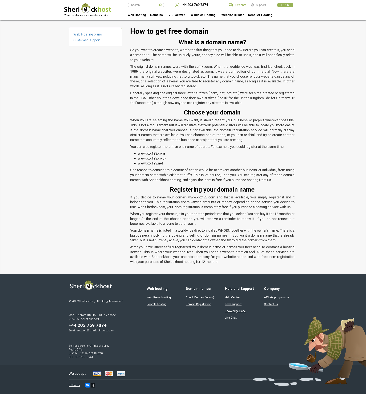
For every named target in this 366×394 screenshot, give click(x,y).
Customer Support (86, 40)
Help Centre (232, 297)
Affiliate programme (276, 297)
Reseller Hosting (260, 15)
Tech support (233, 304)
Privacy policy (100, 345)
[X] (93, 385)
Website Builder (232, 15)
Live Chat (231, 317)
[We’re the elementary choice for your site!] (87, 5)
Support (261, 5)
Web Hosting (137, 15)
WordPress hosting (159, 297)
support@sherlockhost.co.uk (95, 330)
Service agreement (80, 345)
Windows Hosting (203, 15)
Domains (156, 15)
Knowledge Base (235, 311)
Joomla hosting (156, 304)
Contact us (271, 304)
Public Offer (76, 349)
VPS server (177, 15)
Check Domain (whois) (200, 297)
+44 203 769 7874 (194, 5)
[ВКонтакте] (87, 385)
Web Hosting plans (87, 34)
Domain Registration (198, 304)
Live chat (240, 5)
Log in (285, 5)
